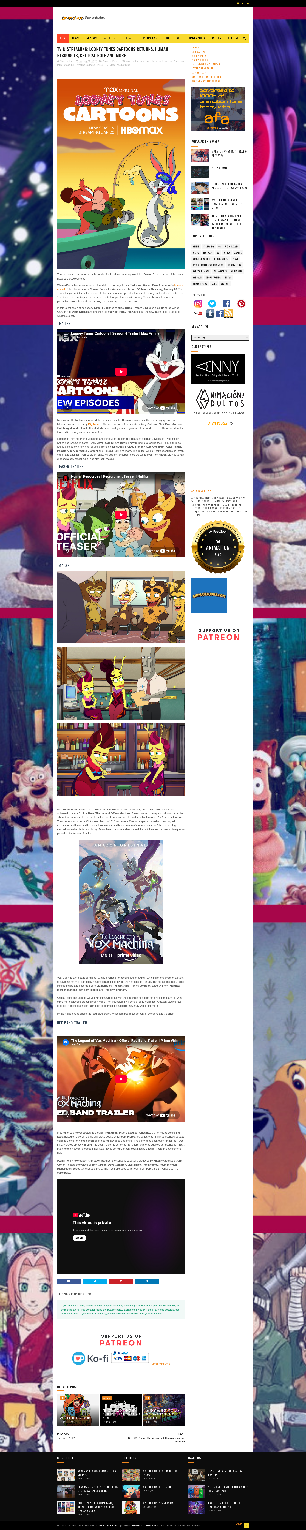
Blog (166, 38)
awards (238, 252)
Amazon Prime (110, 61)
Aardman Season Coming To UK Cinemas (97, 1472)
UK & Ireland (231, 246)
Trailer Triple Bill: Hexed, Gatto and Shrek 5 (224, 1505)
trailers (100, 65)
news (142, 61)
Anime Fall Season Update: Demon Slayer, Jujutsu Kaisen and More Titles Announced (228, 222)
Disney (227, 252)
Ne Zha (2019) (220, 167)
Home (63, 38)
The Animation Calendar (205, 64)
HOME (238, 1524)
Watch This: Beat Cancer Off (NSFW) (161, 1472)
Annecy (107, 1398)
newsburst (152, 61)
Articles (109, 38)
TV (106, 65)
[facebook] (243, 3)
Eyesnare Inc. (138, 1525)
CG (219, 246)
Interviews (150, 38)
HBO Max (125, 61)
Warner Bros (123, 65)
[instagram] (238, 3)
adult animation (201, 258)
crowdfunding (213, 277)
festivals (207, 252)
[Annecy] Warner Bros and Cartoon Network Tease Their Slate (162, 1414)
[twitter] (248, 3)
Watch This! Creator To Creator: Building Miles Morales (227, 204)
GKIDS (196, 252)
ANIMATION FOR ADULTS (110, 1525)
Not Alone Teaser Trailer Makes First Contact (228, 1489)
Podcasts (129, 38)
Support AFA (198, 72)
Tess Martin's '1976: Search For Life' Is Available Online (98, 1489)
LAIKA (214, 283)
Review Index (198, 56)
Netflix (135, 61)
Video (180, 38)
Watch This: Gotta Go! (157, 1487)
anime (196, 246)
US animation (234, 265)
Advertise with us (202, 68)
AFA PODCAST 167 (201, 490)
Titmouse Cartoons (85, 65)
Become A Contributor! (205, 81)
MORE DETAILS (161, 1364)
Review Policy (199, 60)
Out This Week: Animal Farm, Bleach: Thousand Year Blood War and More (96, 1506)
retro (228, 277)
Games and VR (198, 38)
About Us (197, 47)
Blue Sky (225, 283)
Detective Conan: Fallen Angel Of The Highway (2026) (230, 186)
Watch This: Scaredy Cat (76, 1418)
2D (62, 1398)
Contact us (198, 51)
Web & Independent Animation (208, 265)
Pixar (235, 258)
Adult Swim (237, 271)
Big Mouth (94, 424)
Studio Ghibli (221, 258)
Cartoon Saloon (201, 271)
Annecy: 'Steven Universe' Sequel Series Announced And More (121, 1414)
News (75, 38)
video (112, 65)
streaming (69, 65)
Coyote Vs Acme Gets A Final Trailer (226, 1472)
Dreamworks (220, 271)
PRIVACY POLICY (153, 1525)
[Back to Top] (246, 1525)
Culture (217, 38)
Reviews (92, 38)
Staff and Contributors (206, 77)
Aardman (197, 277)
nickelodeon (165, 61)
